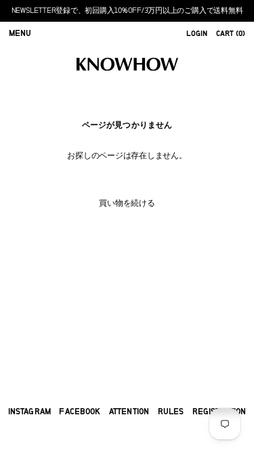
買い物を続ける (126, 203)
